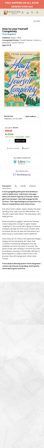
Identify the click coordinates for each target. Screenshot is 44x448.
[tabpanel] (22, 233)
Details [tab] (23, 186)
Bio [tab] (16, 186)
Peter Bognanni (9, 34)
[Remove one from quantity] (6, 140)
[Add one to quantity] (12, 140)
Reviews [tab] (33, 186)
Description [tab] (6, 186)
